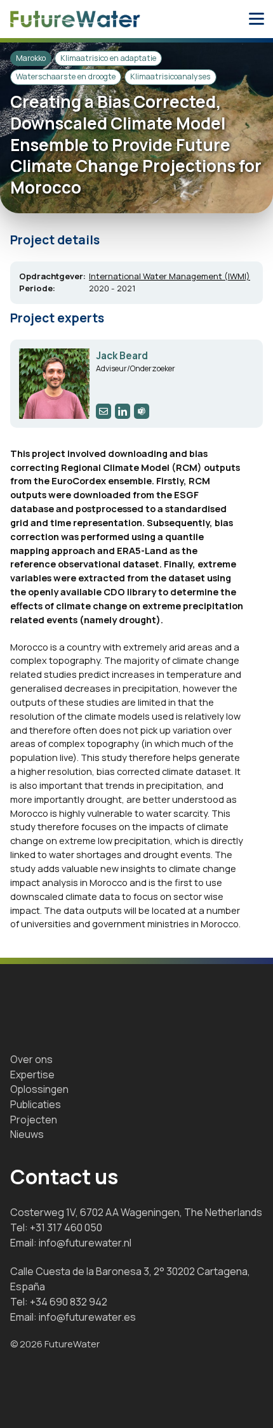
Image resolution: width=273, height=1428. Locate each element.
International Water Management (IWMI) (169, 276)
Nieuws (27, 1134)
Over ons (31, 1059)
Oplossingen (39, 1089)
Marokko (31, 58)
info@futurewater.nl (85, 1243)
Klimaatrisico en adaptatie (108, 58)
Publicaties (35, 1104)
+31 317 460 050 (66, 1227)
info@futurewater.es (87, 1317)
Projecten (33, 1120)
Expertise (32, 1074)
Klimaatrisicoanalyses (170, 76)
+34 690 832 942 (68, 1302)
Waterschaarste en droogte (66, 76)
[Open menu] (256, 19)
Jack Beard (122, 355)
